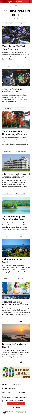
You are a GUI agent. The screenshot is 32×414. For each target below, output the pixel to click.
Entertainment (8, 389)
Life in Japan (20, 393)
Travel (5, 384)
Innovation (6, 393)
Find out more (16, 407)
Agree (16, 403)
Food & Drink (16, 384)
